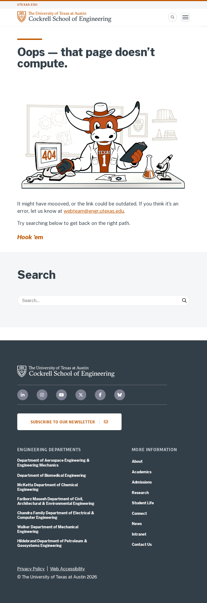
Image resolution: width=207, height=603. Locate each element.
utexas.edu (27, 4)
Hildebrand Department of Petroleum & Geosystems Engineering (52, 543)
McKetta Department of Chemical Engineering (47, 487)
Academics (141, 472)
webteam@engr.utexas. (90, 211)
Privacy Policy (31, 568)
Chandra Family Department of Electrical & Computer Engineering (55, 515)
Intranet (139, 534)
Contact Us (142, 544)
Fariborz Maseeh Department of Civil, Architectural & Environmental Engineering (55, 501)
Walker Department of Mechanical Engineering (47, 529)
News (137, 524)
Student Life (143, 503)
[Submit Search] (184, 300)
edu (120, 211)
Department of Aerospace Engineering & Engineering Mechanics (53, 462)
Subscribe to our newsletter (63, 421)
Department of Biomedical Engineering (51, 475)
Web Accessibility (67, 568)
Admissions (142, 482)
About (137, 461)
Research (140, 493)
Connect (139, 513)
